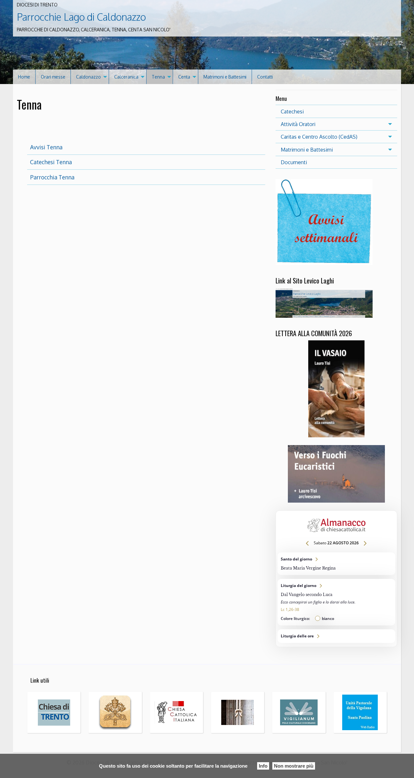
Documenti (294, 162)
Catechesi (292, 111)
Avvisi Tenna (46, 147)
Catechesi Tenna (51, 161)
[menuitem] (24, 76)
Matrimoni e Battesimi (224, 77)
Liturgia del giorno (336, 602)
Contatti (265, 77)
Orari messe (53, 77)
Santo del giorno (336, 563)
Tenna (158, 77)
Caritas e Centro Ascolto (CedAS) (319, 136)
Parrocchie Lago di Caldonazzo (81, 17)
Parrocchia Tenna (52, 177)
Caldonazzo (88, 77)
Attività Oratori (298, 124)
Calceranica (126, 77)
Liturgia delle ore (336, 636)
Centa (184, 77)
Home (24, 77)
